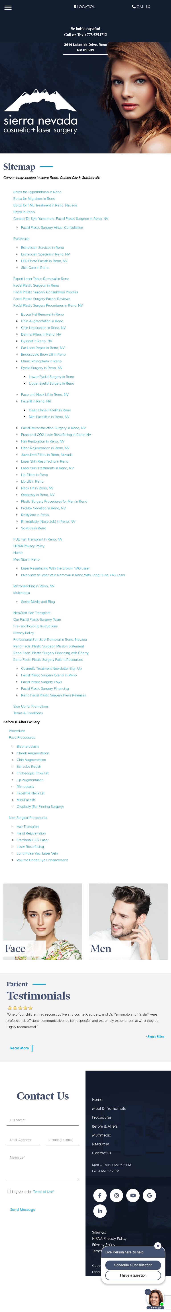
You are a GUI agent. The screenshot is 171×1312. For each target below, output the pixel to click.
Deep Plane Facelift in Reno (50, 410)
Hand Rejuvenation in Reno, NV (45, 448)
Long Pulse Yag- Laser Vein (37, 853)
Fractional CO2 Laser (33, 840)
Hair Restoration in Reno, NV (42, 441)
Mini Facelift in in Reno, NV (49, 417)
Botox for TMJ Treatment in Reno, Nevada (45, 205)
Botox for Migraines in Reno (34, 198)
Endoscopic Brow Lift (33, 773)
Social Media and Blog (38, 602)
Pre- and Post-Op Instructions (35, 626)
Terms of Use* (43, 1192)
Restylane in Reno (35, 515)
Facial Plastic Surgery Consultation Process (45, 292)
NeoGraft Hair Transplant (31, 613)
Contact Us (101, 1153)
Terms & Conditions (28, 713)
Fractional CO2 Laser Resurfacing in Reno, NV (56, 435)
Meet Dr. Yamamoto (109, 1108)
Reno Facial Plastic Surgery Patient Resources (48, 659)
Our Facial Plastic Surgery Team (37, 619)
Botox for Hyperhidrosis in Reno (37, 192)
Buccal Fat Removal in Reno (42, 314)
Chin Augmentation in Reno (42, 321)
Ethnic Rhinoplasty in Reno (41, 361)
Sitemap (99, 1232)
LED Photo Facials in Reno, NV (44, 261)
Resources (100, 1144)
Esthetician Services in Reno (42, 247)
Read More (19, 1048)
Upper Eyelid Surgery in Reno (51, 383)
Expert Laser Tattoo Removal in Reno (41, 279)
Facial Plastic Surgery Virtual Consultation (52, 227)
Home (18, 553)
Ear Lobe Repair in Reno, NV (43, 348)
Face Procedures (22, 737)
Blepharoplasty (28, 746)
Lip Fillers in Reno (34, 475)
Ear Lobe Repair (29, 766)
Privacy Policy (23, 633)
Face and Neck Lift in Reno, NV (45, 394)
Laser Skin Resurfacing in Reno (44, 461)
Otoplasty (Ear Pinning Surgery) (40, 806)
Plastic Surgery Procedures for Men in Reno (54, 501)
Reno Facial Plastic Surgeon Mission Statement (48, 646)
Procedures (101, 1117)
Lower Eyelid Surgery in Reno (51, 377)
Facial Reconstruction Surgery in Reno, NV (53, 428)
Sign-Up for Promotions (31, 706)
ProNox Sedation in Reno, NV (43, 508)
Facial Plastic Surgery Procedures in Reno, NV (48, 305)
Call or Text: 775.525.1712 (85, 34)
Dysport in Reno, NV (36, 341)
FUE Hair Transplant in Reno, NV (37, 539)
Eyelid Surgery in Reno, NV (41, 368)
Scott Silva (156, 1037)
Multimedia (21, 593)
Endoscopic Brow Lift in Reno (43, 354)
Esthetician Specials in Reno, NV (45, 254)
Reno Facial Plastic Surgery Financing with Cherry (51, 653)
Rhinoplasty (25, 786)
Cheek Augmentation (33, 753)
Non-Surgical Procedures (28, 818)
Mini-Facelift (26, 800)
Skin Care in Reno (35, 267)
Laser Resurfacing (30, 847)
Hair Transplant (28, 826)
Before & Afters (104, 1126)
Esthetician (21, 239)
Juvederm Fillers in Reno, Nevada (47, 455)
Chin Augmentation (31, 760)
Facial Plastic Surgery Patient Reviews (41, 299)
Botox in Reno (24, 212)
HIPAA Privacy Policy (29, 546)
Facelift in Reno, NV (36, 401)
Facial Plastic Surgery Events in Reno (49, 675)
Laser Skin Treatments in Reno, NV (47, 468)
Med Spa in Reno (26, 559)
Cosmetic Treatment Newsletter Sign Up (51, 668)
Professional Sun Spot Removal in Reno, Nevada (50, 639)
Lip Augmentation (30, 780)
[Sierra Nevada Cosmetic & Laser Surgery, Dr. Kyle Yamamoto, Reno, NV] (40, 111)
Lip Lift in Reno (32, 481)
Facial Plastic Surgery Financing (45, 688)
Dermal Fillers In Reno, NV (41, 334)
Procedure (17, 731)
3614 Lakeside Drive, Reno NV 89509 (85, 47)
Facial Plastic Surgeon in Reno (36, 285)
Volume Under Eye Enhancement (42, 860)
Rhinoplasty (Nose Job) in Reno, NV (48, 521)
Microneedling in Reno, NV (33, 586)
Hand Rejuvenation (31, 833)
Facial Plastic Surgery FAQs (41, 682)
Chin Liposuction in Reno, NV (43, 328)
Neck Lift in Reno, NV (37, 488)
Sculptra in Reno (33, 528)
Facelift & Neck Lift (31, 793)
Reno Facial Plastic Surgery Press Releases (53, 695)
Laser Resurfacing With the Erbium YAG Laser (55, 568)
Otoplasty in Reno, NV (38, 495)
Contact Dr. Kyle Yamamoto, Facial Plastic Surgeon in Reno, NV (60, 218)
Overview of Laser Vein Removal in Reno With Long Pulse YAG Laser (73, 575)
